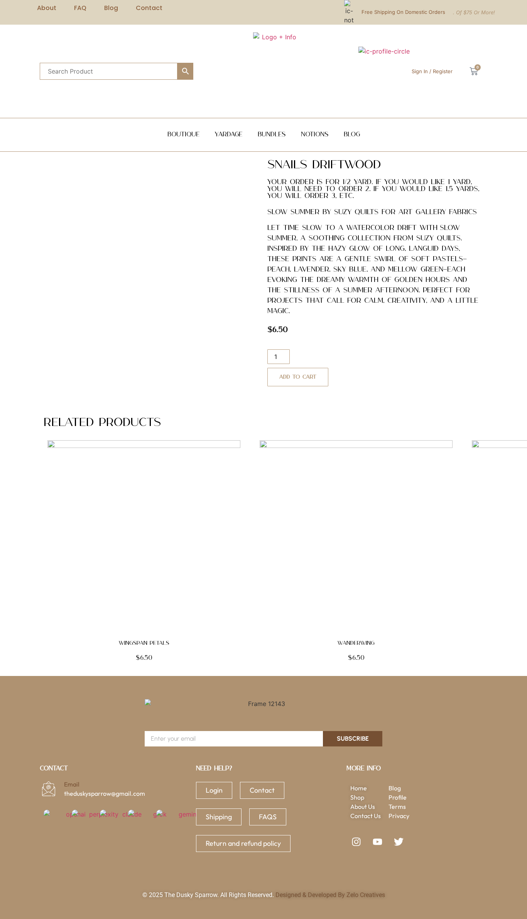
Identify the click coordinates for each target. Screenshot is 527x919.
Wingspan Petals (144, 643)
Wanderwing (356, 643)
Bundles (271, 135)
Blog (352, 135)
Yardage (228, 135)
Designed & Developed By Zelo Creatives (330, 895)
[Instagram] (356, 841)
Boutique (183, 135)
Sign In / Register (432, 71)
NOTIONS (314, 135)
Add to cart (297, 377)
